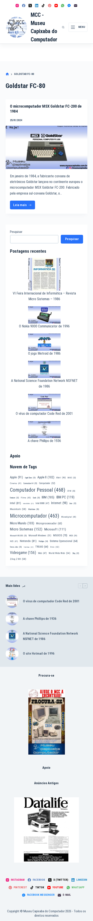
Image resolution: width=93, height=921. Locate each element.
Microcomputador (34, 516)
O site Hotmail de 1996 (39, 653)
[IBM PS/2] (46, 722)
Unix (54, 547)
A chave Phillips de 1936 (44, 441)
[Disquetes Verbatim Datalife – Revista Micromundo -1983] (46, 830)
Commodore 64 (30, 483)
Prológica (43, 541)
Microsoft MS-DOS (18, 536)
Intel (15, 503)
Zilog (75, 553)
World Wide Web (59, 553)
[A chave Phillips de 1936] (12, 618)
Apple (16, 477)
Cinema (15, 483)
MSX (73, 535)
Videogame (23, 552)
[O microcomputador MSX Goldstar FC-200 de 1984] (46, 147)
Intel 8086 (28, 504)
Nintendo (28, 541)
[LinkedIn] (36, 5)
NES (14, 541)
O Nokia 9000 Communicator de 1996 (44, 326)
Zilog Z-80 (18, 558)
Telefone (28, 547)
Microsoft (55, 529)
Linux (72, 503)
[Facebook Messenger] (69, 5)
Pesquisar (16, 232)
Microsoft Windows (40, 535)
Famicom (14, 498)
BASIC (72, 478)
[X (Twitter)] (30, 5)
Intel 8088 (42, 503)
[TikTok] (43, 5)
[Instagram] (17, 5)
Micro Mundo (22, 523)
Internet (59, 503)
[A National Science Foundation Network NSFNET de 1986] (12, 636)
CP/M (71, 491)
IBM (48, 497)
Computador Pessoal (37, 490)
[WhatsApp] (62, 5)
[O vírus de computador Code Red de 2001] (12, 601)
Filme (26, 497)
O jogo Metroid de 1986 (44, 353)
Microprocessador (49, 523)
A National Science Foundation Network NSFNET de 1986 (50, 636)
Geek (36, 498)
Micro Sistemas (26, 529)
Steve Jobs (16, 547)
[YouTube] (56, 5)
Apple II (45, 477)
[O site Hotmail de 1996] (12, 653)
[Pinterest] (49, 5)
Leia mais (24, 206)
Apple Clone (30, 478)
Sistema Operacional (64, 541)
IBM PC (65, 497)
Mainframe (33, 509)
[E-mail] (75, 5)
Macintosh (18, 509)
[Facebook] (23, 5)
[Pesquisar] (63, 27)
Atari (61, 477)
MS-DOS (60, 535)
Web (42, 553)
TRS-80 (41, 546)
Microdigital (68, 517)
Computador (47, 483)
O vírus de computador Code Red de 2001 (44, 413)
